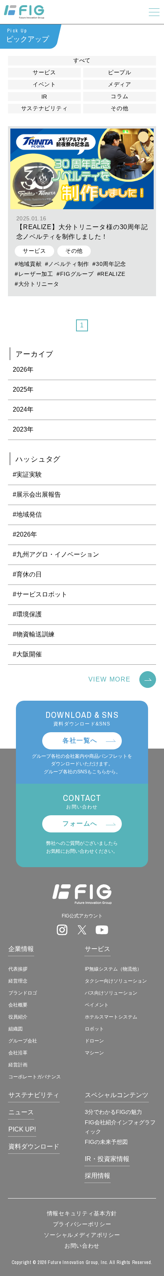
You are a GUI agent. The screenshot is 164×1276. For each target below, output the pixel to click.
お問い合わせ (82, 1245)
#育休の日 (27, 574)
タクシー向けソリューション (116, 981)
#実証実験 (27, 474)
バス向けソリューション (111, 993)
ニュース (21, 1112)
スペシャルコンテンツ (116, 1095)
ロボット (94, 1029)
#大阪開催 (27, 654)
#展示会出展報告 (37, 494)
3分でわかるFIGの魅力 (113, 1112)
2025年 (23, 389)
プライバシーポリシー (82, 1224)
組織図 (15, 1029)
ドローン (94, 1041)
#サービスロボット (40, 594)
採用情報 (97, 1175)
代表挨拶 (17, 969)
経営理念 (17, 981)
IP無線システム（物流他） (113, 969)
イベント (44, 84)
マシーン (94, 1053)
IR (44, 96)
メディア (119, 84)
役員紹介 (17, 1017)
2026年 (23, 369)
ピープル (119, 72)
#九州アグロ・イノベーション (56, 554)
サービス (44, 72)
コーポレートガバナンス (34, 1077)
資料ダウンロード (33, 1146)
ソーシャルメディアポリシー (82, 1235)
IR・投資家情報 (107, 1158)
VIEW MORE (109, 679)
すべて (82, 60)
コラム (119, 96)
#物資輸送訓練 (34, 634)
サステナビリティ (44, 108)
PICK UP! (22, 1129)
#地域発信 (27, 514)
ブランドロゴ (22, 993)
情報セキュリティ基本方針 (82, 1213)
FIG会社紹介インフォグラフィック (120, 1126)
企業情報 (21, 948)
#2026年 (25, 534)
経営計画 (17, 1065)
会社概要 (17, 1005)
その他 (119, 108)
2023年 (23, 429)
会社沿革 (17, 1053)
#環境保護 (27, 614)
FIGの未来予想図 (106, 1142)
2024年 (23, 409)
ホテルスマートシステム (111, 1017)
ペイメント (97, 1005)
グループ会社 (22, 1041)
